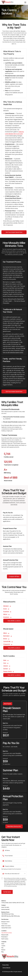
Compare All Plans (14, 576)
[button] (25, 2)
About (2, 943)
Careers (3, 945)
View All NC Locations (14, 675)
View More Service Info (14, 826)
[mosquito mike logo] (7, 2)
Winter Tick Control (5, 925)
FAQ (2, 947)
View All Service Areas (6, 932)
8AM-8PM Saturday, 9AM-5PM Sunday (10, 916)
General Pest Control (6, 927)
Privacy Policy (5, 964)
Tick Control (4, 923)
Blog (2, 951)
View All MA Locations (14, 621)
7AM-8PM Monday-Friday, (7, 914)
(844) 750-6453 (5, 907)
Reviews (3, 949)
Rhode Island (4, 936)
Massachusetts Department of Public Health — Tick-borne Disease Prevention (14, 301)
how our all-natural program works (13, 352)
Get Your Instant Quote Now (14, 232)
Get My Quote (7, 892)
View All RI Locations (14, 648)
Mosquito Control (5, 921)
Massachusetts (4, 934)
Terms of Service (6, 967)
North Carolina (4, 938)
